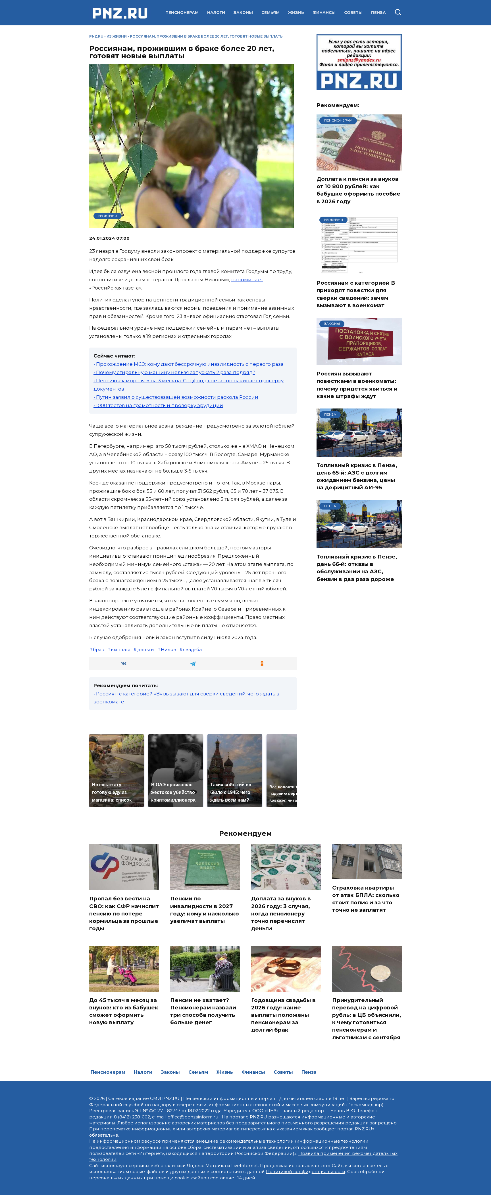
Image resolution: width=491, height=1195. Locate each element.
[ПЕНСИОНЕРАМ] (359, 167)
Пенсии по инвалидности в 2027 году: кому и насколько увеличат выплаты (204, 909)
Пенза (378, 12)
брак (98, 649)
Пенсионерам (182, 12)
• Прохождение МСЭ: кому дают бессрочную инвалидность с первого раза (188, 364)
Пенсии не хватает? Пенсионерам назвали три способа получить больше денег (203, 1011)
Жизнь (296, 12)
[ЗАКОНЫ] (359, 361)
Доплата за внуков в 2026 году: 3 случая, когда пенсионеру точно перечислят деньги (281, 913)
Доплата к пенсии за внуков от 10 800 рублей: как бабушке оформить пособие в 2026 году (358, 190)
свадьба (192, 649)
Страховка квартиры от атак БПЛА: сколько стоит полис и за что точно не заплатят (366, 898)
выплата (120, 649)
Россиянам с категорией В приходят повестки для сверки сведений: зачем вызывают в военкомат (356, 294)
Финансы (324, 12)
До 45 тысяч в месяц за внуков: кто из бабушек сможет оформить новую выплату (123, 1011)
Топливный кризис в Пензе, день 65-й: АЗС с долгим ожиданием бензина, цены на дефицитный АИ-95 (357, 476)
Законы (243, 12)
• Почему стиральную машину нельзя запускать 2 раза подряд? (174, 372)
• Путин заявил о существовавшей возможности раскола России (175, 397)
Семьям (270, 12)
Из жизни (117, 36)
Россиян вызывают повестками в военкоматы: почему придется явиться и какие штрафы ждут (357, 384)
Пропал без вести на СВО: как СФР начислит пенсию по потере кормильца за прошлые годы (124, 913)
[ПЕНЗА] (359, 453)
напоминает (247, 279)
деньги (145, 649)
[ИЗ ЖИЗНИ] (359, 271)
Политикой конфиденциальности (305, 1171)
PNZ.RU (96, 36)
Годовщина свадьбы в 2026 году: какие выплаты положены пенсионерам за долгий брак (283, 1015)
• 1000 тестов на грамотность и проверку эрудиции (158, 405)
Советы (353, 12)
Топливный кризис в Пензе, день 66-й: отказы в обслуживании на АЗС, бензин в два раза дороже (357, 567)
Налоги (216, 12)
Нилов (168, 649)
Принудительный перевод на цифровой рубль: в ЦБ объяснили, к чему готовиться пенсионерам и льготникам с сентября (366, 1019)
